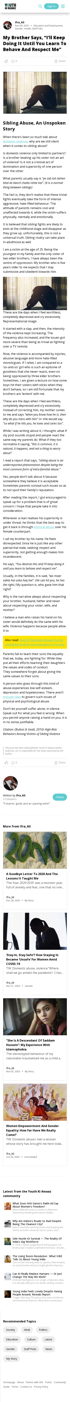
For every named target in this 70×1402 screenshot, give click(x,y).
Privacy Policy (41, 1386)
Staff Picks (30, 1349)
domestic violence (15, 141)
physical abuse (44, 527)
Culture (31, 1339)
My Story (11, 1358)
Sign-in (51, 6)
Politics (43, 1330)
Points (48, 1382)
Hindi (27, 1330)
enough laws (12, 697)
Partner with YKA (35, 1382)
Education (12, 1339)
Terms (15, 1386)
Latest (48, 1339)
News (48, 1349)
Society (10, 1330)
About (20, 1382)
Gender (10, 1349)
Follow (60, 797)
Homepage (9, 1382)
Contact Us (26, 1386)
